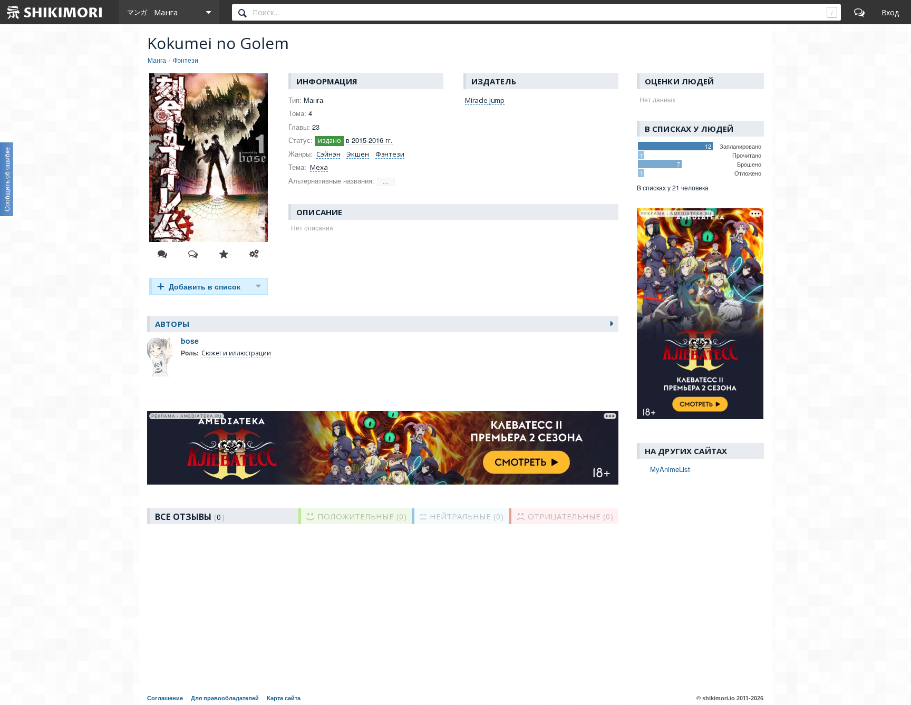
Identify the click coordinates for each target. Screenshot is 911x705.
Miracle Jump (485, 100)
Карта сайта (284, 698)
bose (190, 340)
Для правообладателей (225, 698)
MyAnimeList (670, 469)
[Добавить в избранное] (223, 254)
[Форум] (859, 12)
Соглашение (165, 698)
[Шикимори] (54, 12)
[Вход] (890, 12)
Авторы (172, 323)
